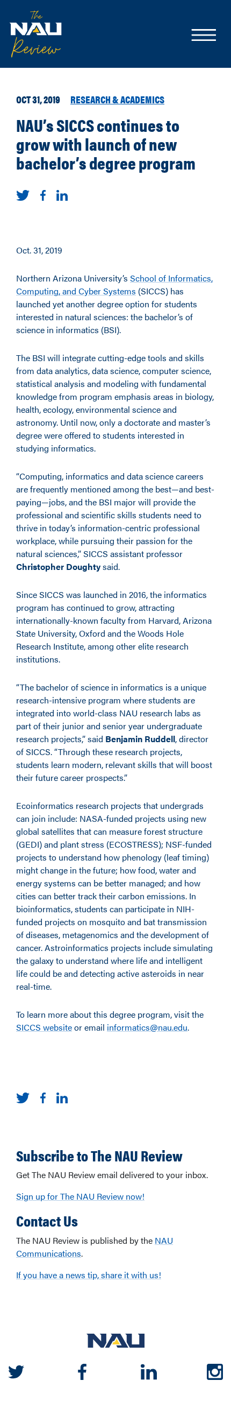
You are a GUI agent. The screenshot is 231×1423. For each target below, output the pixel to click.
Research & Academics (117, 99)
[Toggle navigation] (203, 36)
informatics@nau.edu (147, 1027)
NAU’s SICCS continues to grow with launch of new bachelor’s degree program (106, 143)
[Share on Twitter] (23, 194)
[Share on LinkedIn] (62, 194)
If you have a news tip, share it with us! (88, 1275)
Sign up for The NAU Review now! (80, 1196)
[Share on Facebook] (43, 194)
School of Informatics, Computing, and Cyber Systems (114, 284)
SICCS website (44, 1027)
